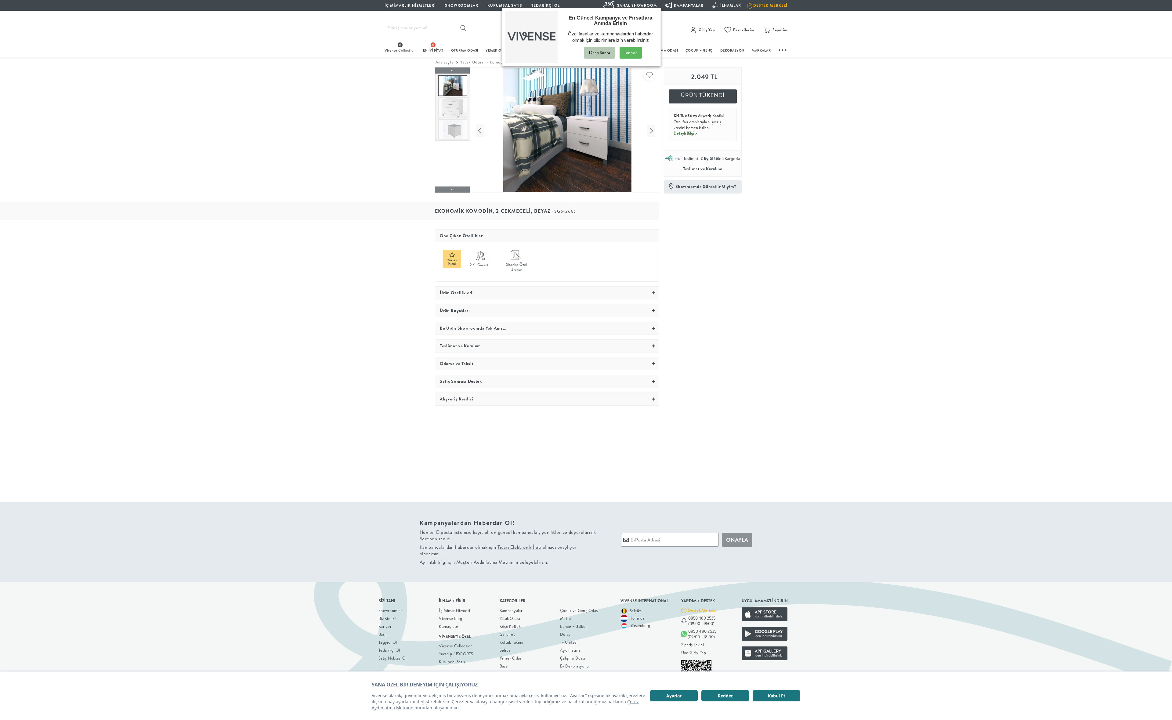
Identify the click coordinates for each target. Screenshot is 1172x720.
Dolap (565, 634)
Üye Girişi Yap (693, 652)
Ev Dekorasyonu (574, 666)
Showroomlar (390, 610)
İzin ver (630, 52)
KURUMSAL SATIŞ (504, 5)
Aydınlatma (570, 650)
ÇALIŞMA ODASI (664, 50)
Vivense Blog (450, 618)
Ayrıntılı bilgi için (484, 562)
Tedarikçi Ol (545, 5)
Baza (504, 666)
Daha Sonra (599, 52)
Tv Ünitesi (568, 642)
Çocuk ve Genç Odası (579, 610)
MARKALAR (761, 50)
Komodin (498, 62)
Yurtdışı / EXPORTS (456, 654)
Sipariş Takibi (692, 644)
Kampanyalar (511, 610)
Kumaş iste (448, 626)
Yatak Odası (471, 62)
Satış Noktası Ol (392, 658)
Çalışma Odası (572, 658)
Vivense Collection (455, 646)
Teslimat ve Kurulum (703, 169)
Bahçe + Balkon (574, 626)
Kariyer (385, 626)
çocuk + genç (699, 50)
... (782, 49)
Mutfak (566, 618)
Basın (383, 634)
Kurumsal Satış (452, 661)
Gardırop (507, 634)
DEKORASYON (732, 50)
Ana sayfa (445, 62)
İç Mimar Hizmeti (454, 610)
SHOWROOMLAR (461, 5)
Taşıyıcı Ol (387, 642)
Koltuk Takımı (511, 642)
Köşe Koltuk (510, 626)
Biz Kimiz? (387, 618)
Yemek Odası (511, 658)
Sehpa (505, 650)
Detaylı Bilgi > (685, 133)
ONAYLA (737, 540)
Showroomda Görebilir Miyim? (705, 186)
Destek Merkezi (702, 610)
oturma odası (464, 50)
